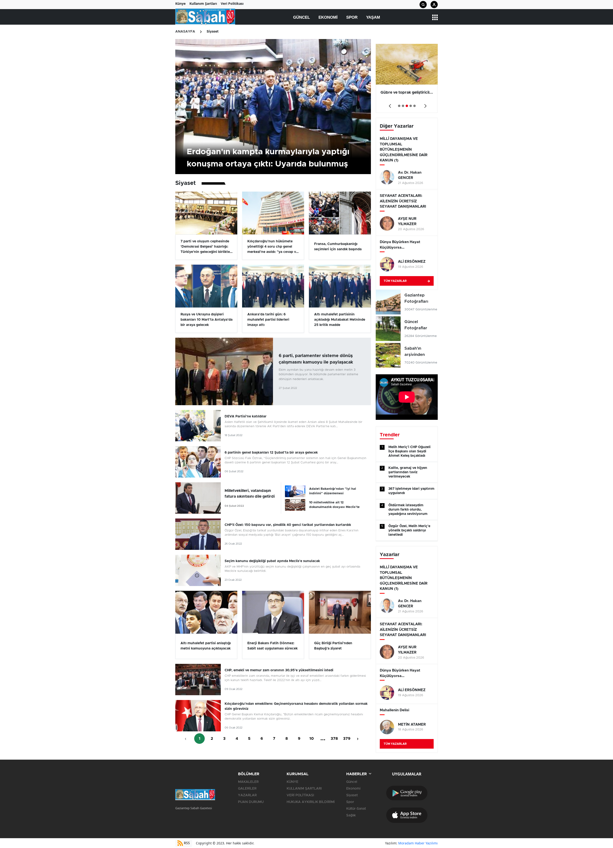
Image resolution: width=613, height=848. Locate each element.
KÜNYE (292, 782)
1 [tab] (399, 106)
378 (334, 738)
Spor (352, 17)
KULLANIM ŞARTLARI (304, 788)
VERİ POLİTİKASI (300, 795)
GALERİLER (247, 788)
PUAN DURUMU (251, 802)
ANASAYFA (185, 31)
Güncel (301, 17)
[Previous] (389, 104)
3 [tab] (407, 106)
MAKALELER (248, 782)
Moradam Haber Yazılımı (418, 843)
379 (346, 738)
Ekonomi (328, 17)
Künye (180, 3)
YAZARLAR (247, 795)
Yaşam (373, 17)
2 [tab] (403, 106)
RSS (186, 843)
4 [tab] (410, 106)
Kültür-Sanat (356, 808)
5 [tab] (414, 106)
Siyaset (213, 31)
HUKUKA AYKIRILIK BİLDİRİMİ (311, 802)
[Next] (424, 104)
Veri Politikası (232, 3)
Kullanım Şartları (203, 3)
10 (311, 738)
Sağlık (351, 815)
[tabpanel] (407, 78)
